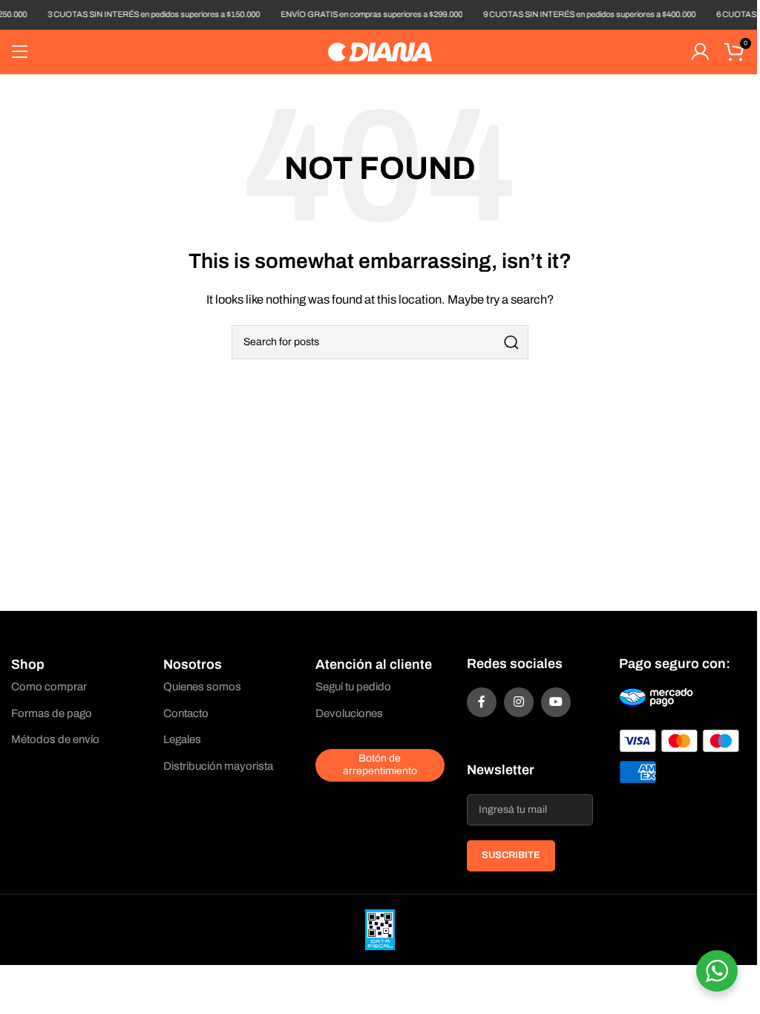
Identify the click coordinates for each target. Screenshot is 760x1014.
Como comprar (49, 687)
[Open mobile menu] (20, 52)
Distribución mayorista (218, 766)
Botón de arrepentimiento (380, 764)
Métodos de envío (55, 739)
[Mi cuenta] (700, 52)
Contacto (186, 713)
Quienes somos (202, 687)
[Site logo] (380, 51)
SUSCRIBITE (511, 855)
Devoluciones (349, 713)
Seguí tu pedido (353, 687)
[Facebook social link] (482, 702)
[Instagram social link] (519, 702)
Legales (182, 739)
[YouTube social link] (556, 702)
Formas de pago (51, 713)
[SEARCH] (511, 342)
